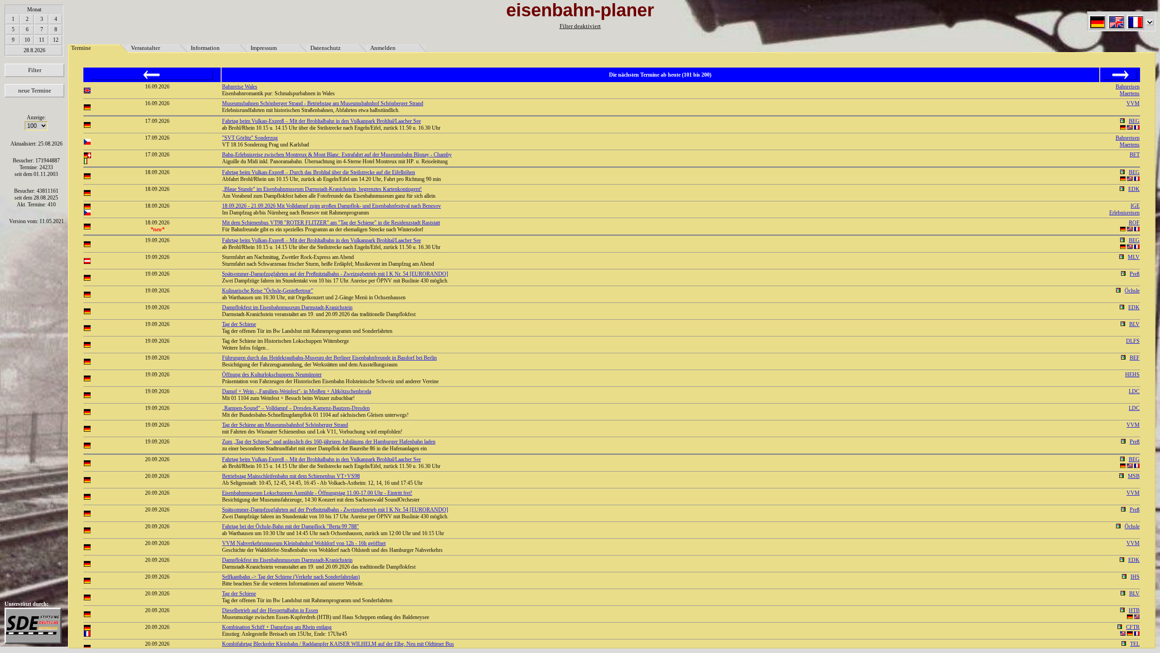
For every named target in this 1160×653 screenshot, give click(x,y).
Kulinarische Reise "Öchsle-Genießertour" (267, 291)
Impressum (264, 47)
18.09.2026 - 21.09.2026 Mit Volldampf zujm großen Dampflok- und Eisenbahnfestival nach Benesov (331, 206)
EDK (1134, 189)
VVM (1133, 103)
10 (27, 40)
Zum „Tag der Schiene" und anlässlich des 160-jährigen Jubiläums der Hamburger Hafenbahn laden (328, 442)
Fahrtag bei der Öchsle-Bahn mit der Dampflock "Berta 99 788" (290, 526)
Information (205, 47)
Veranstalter (145, 47)
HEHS (1132, 374)
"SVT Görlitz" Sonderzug (250, 138)
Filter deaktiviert (580, 26)
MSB (1134, 476)
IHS (1135, 577)
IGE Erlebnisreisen (1124, 209)
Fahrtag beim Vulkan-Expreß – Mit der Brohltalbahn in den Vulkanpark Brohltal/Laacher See (321, 121)
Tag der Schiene (239, 324)
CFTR (1133, 627)
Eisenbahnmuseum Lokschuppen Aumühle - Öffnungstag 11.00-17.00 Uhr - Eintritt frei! (317, 493)
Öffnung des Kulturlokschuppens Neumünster (272, 374)
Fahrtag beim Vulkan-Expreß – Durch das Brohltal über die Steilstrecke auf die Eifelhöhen (318, 172)
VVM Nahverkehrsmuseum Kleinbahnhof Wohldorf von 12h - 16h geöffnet (304, 543)
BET (1135, 154)
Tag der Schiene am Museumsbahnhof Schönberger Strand (285, 425)
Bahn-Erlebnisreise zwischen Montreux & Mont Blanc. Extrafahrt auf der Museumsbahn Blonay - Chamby (337, 154)
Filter (34, 70)
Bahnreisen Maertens (1128, 90)
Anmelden (383, 47)
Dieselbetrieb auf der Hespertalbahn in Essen (270, 610)
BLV (1134, 324)
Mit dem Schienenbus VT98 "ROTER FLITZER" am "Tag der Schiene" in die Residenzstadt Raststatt (331, 222)
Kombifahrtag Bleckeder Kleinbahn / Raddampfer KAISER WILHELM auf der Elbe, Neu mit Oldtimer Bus (338, 644)
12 (55, 40)
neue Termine (34, 90)
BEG (1134, 121)
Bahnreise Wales (239, 86)
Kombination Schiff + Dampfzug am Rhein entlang (277, 627)
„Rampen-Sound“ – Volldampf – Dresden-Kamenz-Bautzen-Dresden (296, 408)
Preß (1135, 274)
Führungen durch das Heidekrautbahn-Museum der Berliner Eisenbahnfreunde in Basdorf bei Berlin (329, 358)
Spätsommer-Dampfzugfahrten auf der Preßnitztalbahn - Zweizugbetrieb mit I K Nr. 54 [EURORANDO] (335, 274)
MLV (1134, 257)
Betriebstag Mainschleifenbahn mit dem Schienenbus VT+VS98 (291, 476)
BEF (1135, 358)
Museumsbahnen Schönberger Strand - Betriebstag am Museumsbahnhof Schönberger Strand (322, 103)
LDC (1134, 391)
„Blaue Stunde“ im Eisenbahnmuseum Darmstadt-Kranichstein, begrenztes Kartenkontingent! (322, 189)
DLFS (1133, 341)
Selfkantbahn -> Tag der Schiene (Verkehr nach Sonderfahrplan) (291, 577)
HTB (1134, 610)
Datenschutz (325, 47)
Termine (81, 47)
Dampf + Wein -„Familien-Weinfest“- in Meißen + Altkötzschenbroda (296, 391)
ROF (1134, 222)
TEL (1135, 644)
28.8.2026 (34, 50)
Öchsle (1132, 291)
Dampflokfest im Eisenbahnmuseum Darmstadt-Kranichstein (287, 307)
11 (41, 40)
